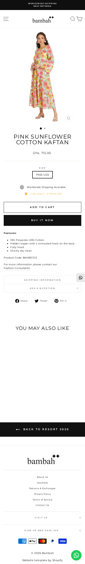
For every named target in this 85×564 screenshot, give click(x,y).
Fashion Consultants (17, 268)
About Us (42, 477)
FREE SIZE (42, 174)
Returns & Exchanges (42, 488)
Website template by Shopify (42, 560)
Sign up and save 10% (41, 530)
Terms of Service (43, 499)
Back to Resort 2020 (45, 429)
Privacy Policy (42, 494)
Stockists (42, 482)
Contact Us (42, 505)
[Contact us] (76, 555)
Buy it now (42, 220)
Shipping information (42, 280)
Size (42, 168)
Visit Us (41, 517)
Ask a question (42, 288)
